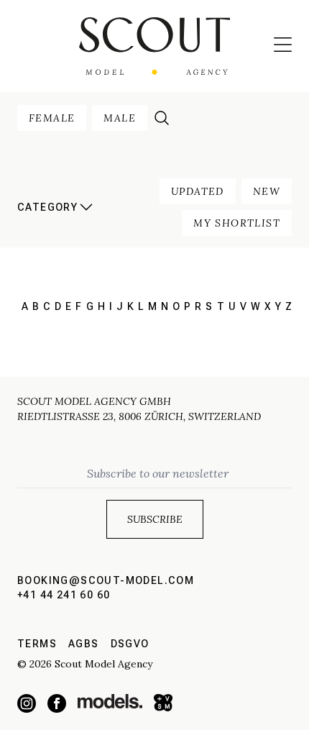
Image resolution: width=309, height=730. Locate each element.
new (266, 191)
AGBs (83, 643)
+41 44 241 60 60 (63, 595)
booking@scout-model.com (105, 580)
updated (197, 191)
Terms (37, 643)
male (119, 117)
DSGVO (130, 643)
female (52, 117)
